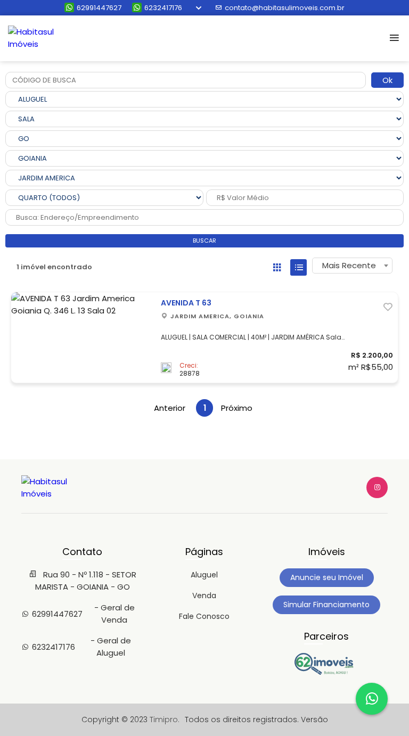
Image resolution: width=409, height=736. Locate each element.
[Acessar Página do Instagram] (377, 487)
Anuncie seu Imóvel (326, 577)
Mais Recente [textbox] (349, 265)
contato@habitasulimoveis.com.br (285, 8)
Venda (204, 595)
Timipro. (164, 719)
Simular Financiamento (326, 604)
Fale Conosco (204, 616)
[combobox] (352, 265)
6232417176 (163, 8)
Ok (387, 80)
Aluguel (204, 574)
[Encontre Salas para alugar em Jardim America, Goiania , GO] (326, 672)
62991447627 (99, 8)
